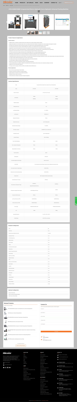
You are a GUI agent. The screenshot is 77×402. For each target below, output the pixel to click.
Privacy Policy (43, 400)
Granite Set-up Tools (43, 359)
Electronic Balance (25, 368)
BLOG (41, 2)
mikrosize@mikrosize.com (47, 340)
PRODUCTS (22, 2)
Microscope (25, 375)
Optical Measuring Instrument (44, 367)
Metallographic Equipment (44, 363)
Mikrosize (34, 400)
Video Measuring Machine (27, 379)
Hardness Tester (25, 372)
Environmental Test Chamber (44, 356)
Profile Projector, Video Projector (44, 392)
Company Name (43, 320)
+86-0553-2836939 (45, 337)
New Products (42, 366)
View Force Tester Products (21, 345)
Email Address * (43, 312)
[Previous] (7, 22)
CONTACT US (54, 2)
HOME (16, 2)
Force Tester (11, 5)
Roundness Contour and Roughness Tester (29, 378)
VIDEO (36, 2)
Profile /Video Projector (43, 370)
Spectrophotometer (43, 373)
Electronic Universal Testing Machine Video (29, 369)
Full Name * (42, 308)
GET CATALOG (30, 2)
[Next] (70, 22)
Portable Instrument (26, 376)
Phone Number (43, 316)
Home (4, 5)
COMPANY (46, 2)
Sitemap (47, 400)
